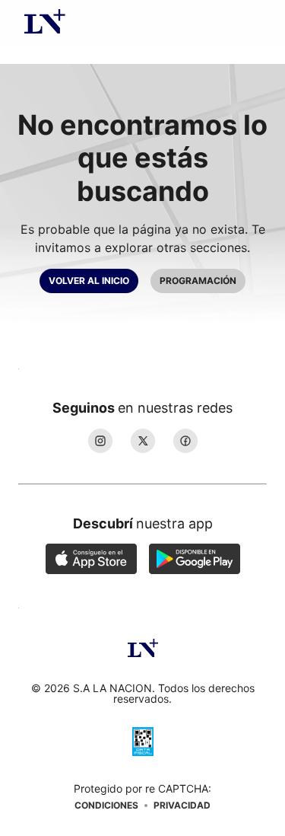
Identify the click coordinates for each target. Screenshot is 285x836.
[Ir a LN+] (44, 23)
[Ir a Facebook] (185, 441)
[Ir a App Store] (91, 560)
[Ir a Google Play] (194, 560)
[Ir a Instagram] (100, 441)
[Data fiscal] (143, 743)
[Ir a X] (143, 441)
